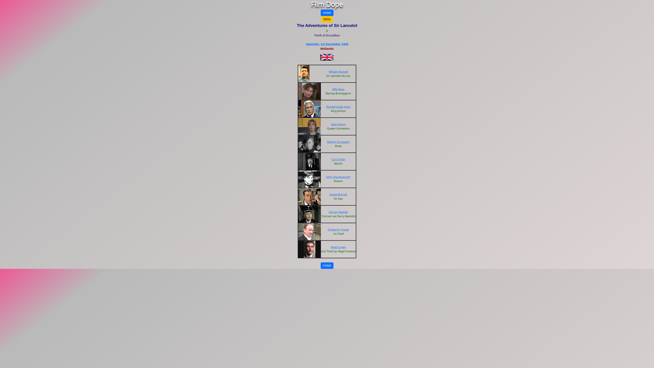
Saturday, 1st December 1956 (327, 44)
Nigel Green (338, 247)
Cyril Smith (338, 159)
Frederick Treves (338, 230)
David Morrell (338, 194)
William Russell (338, 72)
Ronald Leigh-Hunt (338, 107)
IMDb (327, 19)
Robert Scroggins (338, 142)
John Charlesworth (338, 177)
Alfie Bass (338, 89)
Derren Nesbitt (338, 212)
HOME (327, 13)
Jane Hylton (338, 124)
